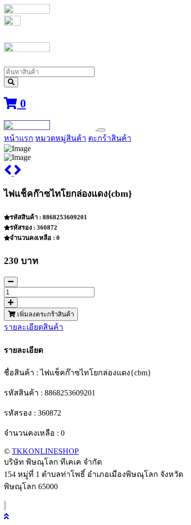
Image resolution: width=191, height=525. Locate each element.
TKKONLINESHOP (45, 451)
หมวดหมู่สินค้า (60, 138)
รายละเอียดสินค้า (33, 327)
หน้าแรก (18, 138)
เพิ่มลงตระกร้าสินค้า (44, 314)
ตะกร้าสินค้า (109, 138)
